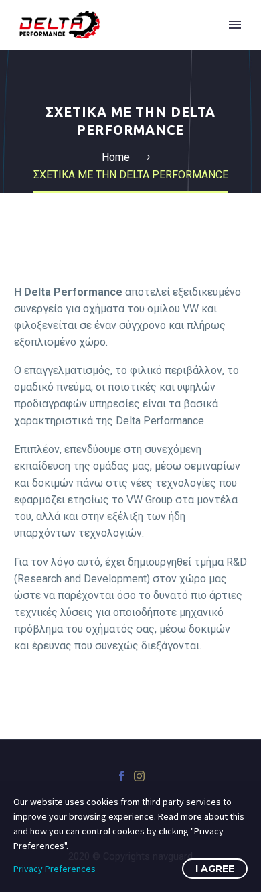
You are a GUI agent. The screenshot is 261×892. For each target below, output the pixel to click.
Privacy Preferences (54, 869)
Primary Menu (235, 25)
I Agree (214, 869)
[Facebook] (121, 776)
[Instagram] (139, 776)
